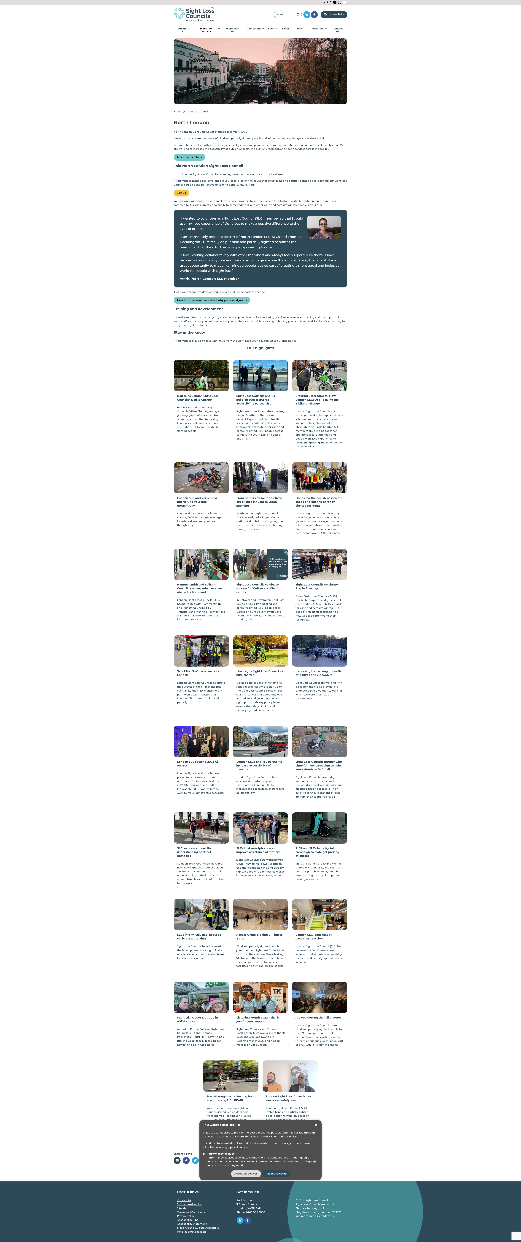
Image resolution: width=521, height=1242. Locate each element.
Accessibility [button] (336, 14)
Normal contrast (339, 2)
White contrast (344, 2)
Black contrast (334, 2)
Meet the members (189, 157)
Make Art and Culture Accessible (198, 1227)
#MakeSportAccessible (192, 1231)
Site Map (182, 1208)
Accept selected (316, 1125)
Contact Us (338, 30)
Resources (317, 28)
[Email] (177, 1160)
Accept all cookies (246, 1173)
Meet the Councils (206, 30)
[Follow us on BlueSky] (306, 14)
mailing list (289, 340)
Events (272, 28)
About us (182, 30)
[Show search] (298, 14)
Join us (299, 30)
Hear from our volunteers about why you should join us (212, 300)
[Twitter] (195, 1160)
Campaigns (254, 28)
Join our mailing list (189, 1204)
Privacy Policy (287, 1136)
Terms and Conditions (191, 1212)
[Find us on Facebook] (314, 14)
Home (178, 111)
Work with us (232, 30)
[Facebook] (186, 1160)
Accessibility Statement (192, 1223)
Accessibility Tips (187, 1220)
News (285, 28)
